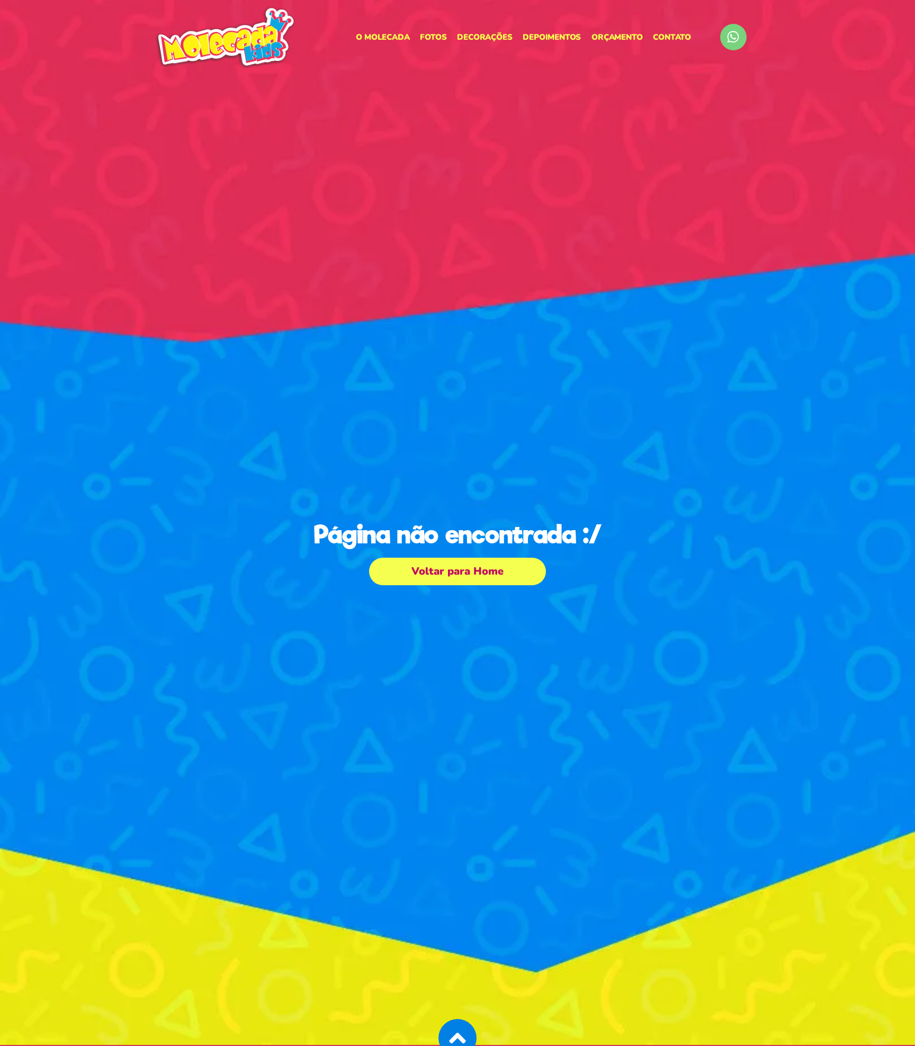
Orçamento (616, 37)
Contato (672, 37)
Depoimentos (552, 37)
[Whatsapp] (733, 37)
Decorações (484, 37)
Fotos (433, 37)
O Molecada (382, 37)
